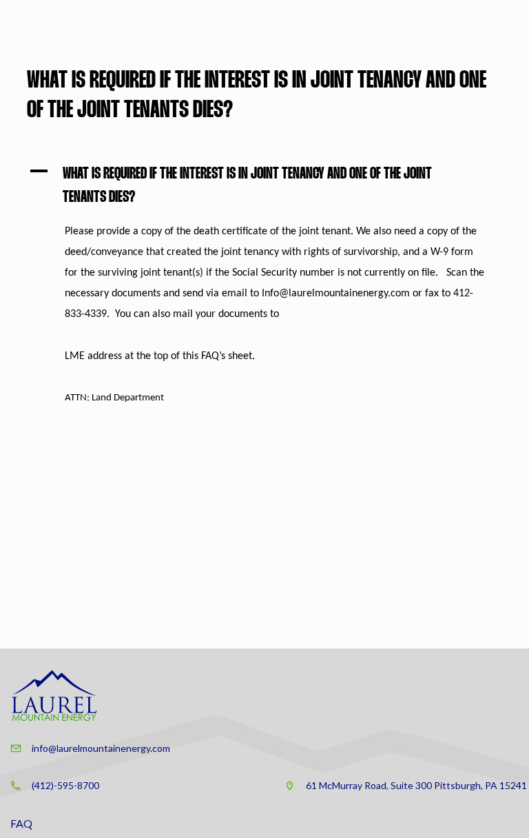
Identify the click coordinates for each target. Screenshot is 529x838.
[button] (264, 186)
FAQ (21, 823)
